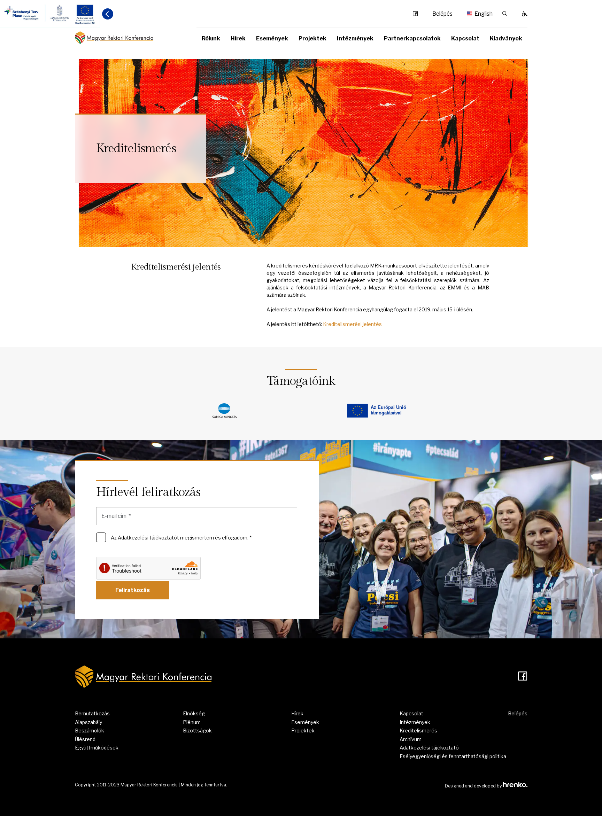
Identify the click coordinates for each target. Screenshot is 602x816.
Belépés (442, 14)
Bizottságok (197, 730)
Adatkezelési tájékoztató (429, 748)
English (481, 14)
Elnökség (194, 713)
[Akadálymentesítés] (524, 14)
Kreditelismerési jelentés (352, 324)
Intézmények (355, 38)
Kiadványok (506, 38)
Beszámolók (89, 730)
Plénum (192, 722)
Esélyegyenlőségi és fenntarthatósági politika (453, 756)
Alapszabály (88, 722)
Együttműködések (96, 748)
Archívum (411, 739)
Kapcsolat (465, 38)
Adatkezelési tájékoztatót (148, 538)
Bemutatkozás (92, 713)
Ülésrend (85, 739)
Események (272, 38)
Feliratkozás (132, 590)
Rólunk (211, 38)
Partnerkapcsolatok (412, 38)
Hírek (238, 38)
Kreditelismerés (418, 730)
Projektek (312, 38)
